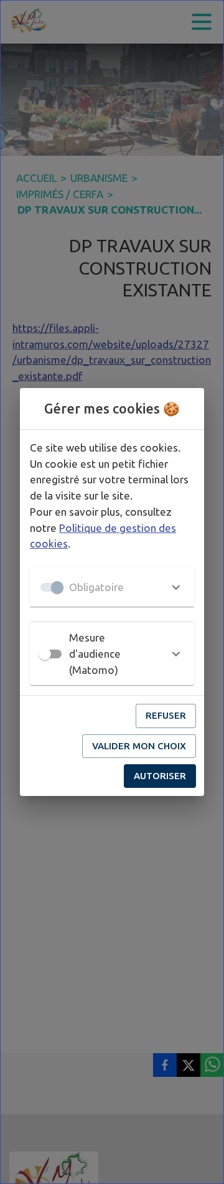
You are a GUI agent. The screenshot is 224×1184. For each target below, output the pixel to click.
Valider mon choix (139, 746)
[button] (112, 587)
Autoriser (160, 775)
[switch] (45, 654)
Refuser (166, 715)
